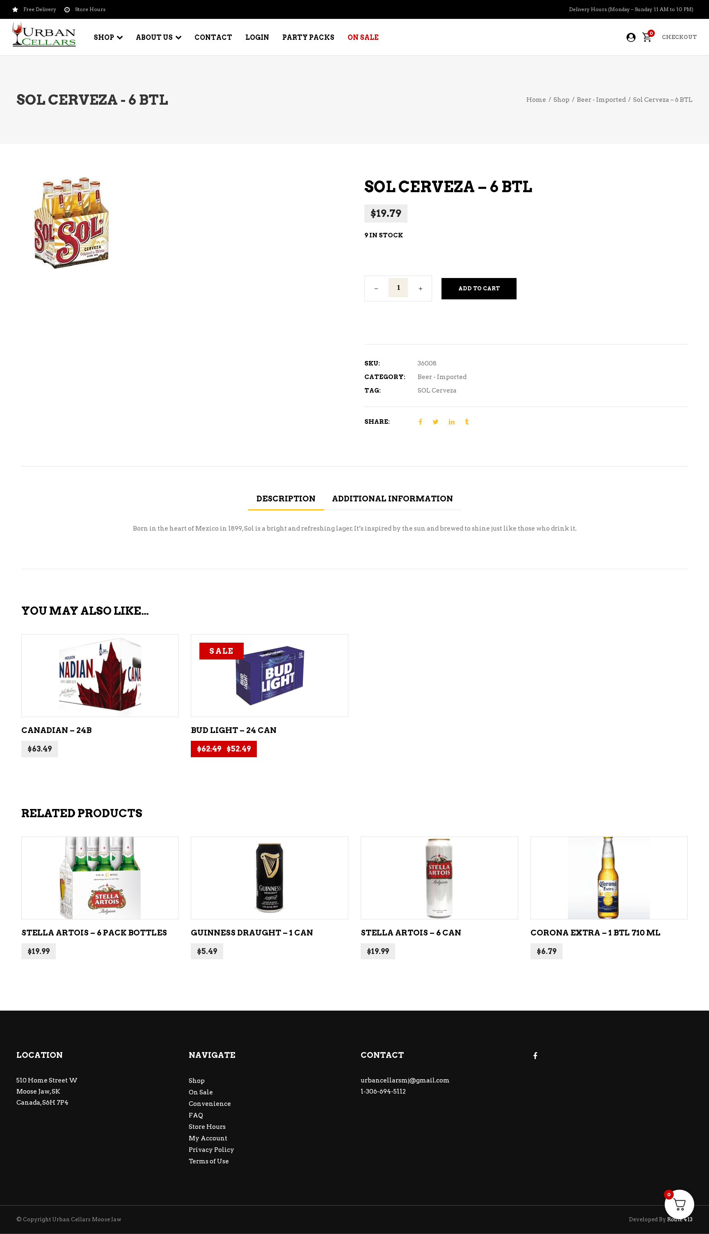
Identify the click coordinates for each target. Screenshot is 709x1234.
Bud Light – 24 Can (234, 730)
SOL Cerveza (437, 390)
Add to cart (479, 288)
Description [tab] (286, 498)
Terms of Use (209, 1161)
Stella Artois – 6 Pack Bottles (94, 933)
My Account (208, 1138)
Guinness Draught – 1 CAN (252, 933)
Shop (561, 99)
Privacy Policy (211, 1150)
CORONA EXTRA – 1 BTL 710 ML (596, 933)
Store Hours (207, 1127)
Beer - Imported (601, 99)
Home (536, 99)
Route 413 (680, 1219)
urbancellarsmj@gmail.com (405, 1080)
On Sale (201, 1092)
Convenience (210, 1104)
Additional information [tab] (392, 498)
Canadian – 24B (56, 730)
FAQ (196, 1115)
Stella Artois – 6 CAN (411, 933)
